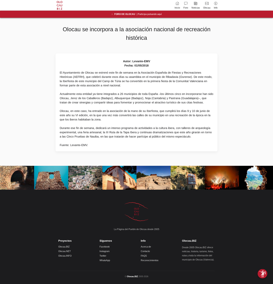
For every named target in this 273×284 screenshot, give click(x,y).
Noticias (196, 8)
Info (216, 8)
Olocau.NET (64, 251)
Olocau (206, 8)
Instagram (104, 251)
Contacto (145, 251)
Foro (185, 8)
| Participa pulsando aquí (138, 14)
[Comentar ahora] (262, 273)
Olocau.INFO (65, 256)
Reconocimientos (149, 260)
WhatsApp (105, 260)
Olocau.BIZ (64, 246)
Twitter (103, 256)
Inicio (177, 8)
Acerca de (146, 246)
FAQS (144, 256)
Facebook (105, 246)
